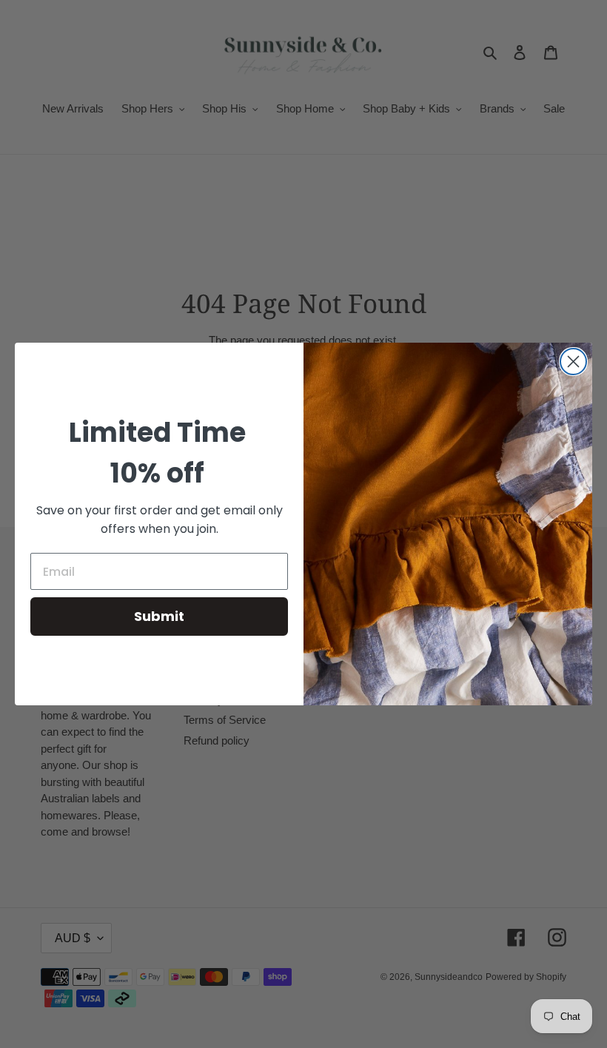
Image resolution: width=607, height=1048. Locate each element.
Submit (159, 616)
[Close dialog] (573, 361)
